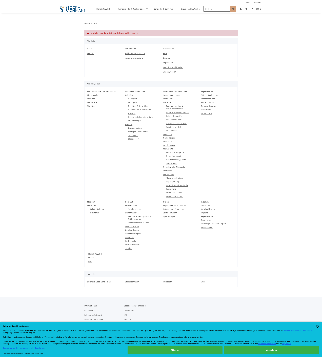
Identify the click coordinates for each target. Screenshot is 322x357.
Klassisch (91, 99)
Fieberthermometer (174, 156)
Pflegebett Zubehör (96, 254)
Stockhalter (133, 135)
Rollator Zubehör (97, 209)
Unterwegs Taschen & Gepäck (213, 223)
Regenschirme (207, 216)
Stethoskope (171, 163)
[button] (241, 9)
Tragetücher (206, 220)
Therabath (167, 170)
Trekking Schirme (208, 106)
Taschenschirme (208, 99)
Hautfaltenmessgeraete (176, 160)
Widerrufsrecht (169, 72)
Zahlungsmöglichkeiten (135, 53)
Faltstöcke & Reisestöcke (138, 106)
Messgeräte (168, 149)
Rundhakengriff (134, 120)
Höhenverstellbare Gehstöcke (140, 117)
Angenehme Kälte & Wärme (174, 205)
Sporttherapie (169, 216)
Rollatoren (91, 205)
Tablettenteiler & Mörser (138, 222)
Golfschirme (206, 109)
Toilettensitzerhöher (174, 127)
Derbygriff (132, 99)
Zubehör (128, 124)
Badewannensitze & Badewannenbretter (174, 107)
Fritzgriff (131, 113)
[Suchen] (233, 9)
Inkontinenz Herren (174, 196)
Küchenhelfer (131, 241)
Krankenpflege (169, 145)
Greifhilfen (129, 237)
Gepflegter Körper (173, 181)
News (248, 2)
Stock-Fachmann (132, 282)
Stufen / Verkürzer (174, 119)
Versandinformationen (134, 58)
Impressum (168, 62)
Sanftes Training (170, 213)
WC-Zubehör (171, 130)
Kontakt (257, 2)
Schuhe (128, 248)
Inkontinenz (171, 189)
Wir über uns (130, 48)
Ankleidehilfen (131, 205)
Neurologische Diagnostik (174, 167)
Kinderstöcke (92, 95)
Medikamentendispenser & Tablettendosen (139, 217)
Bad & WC (167, 102)
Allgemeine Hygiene (174, 178)
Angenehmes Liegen (171, 95)
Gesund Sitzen (169, 138)
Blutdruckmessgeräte (175, 152)
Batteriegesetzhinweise (173, 67)
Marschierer (92, 102)
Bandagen (167, 134)
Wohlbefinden (207, 227)
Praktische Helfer (132, 244)
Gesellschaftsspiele (133, 233)
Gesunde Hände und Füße (177, 185)
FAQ (90, 261)
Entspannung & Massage (173, 209)
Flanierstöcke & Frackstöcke (139, 109)
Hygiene (204, 213)
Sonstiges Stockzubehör (138, 131)
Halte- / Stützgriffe (174, 116)
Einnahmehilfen (132, 213)
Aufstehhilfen (169, 99)
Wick (203, 282)
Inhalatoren (168, 141)
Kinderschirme (207, 102)
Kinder (91, 257)
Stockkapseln (133, 139)
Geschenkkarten (132, 230)
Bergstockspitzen (135, 128)
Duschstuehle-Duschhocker (177, 112)
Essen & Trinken (132, 226)
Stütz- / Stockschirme (210, 95)
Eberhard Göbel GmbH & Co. (99, 282)
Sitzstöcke (91, 106)
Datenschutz (168, 48)
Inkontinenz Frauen (174, 192)
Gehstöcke (129, 95)
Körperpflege (168, 174)
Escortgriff (132, 102)
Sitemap (166, 58)
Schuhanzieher (134, 209)
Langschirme (206, 113)
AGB (165, 53)
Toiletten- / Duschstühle (176, 123)
